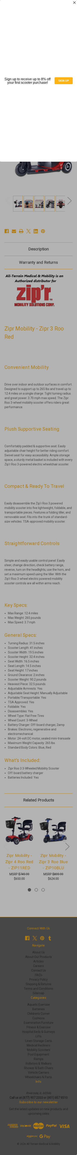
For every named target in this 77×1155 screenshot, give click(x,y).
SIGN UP (63, 80)
